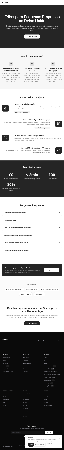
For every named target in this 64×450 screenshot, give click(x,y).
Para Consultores (31, 289)
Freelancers (26, 357)
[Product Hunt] (59, 341)
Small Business (27, 366)
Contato (45, 399)
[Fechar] (59, 438)
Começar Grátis (32, 36)
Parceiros (46, 402)
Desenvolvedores (7, 394)
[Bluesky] (44, 341)
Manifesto (46, 396)
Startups (25, 368)
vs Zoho (25, 405)
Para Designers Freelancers (13, 289)
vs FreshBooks (26, 399)
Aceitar (31, 444)
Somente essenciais (39, 444)
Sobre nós (46, 394)
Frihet (6, 3)
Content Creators (27, 363)
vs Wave (25, 402)
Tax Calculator (49, 368)
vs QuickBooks (26, 394)
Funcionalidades (6, 357)
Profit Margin (48, 383)
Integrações (5, 363)
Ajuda (45, 360)
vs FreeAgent (26, 411)
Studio (6, 366)
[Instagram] (54, 341)
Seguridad (5, 368)
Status (45, 363)
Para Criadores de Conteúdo (48, 289)
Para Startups (38, 294)
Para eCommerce (25, 294)
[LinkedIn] (39, 341)
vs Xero (25, 396)
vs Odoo (25, 416)
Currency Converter (50, 371)
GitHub (4, 405)
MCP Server (6, 399)
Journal (45, 357)
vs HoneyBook (26, 413)
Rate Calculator (49, 380)
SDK (4, 402)
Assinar (49, 432)
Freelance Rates (49, 377)
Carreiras (48, 405)
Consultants (26, 360)
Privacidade (49, 443)
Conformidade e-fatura (8, 371)
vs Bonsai (25, 408)
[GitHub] (49, 341)
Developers (25, 371)
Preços (4, 360)
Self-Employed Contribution (52, 374)
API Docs (5, 396)
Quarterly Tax (48, 386)
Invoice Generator (49, 366)
